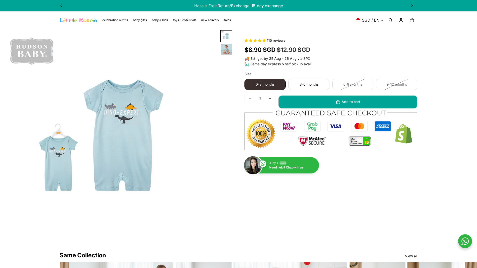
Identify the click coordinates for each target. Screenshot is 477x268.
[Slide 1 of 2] (226, 36)
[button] (255, 40)
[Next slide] (411, 5)
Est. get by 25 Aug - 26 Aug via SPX (280, 58)
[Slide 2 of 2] (226, 49)
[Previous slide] (61, 5)
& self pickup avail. (297, 64)
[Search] (390, 20)
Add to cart (351, 102)
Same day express (265, 64)
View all (411, 256)
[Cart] (411, 20)
